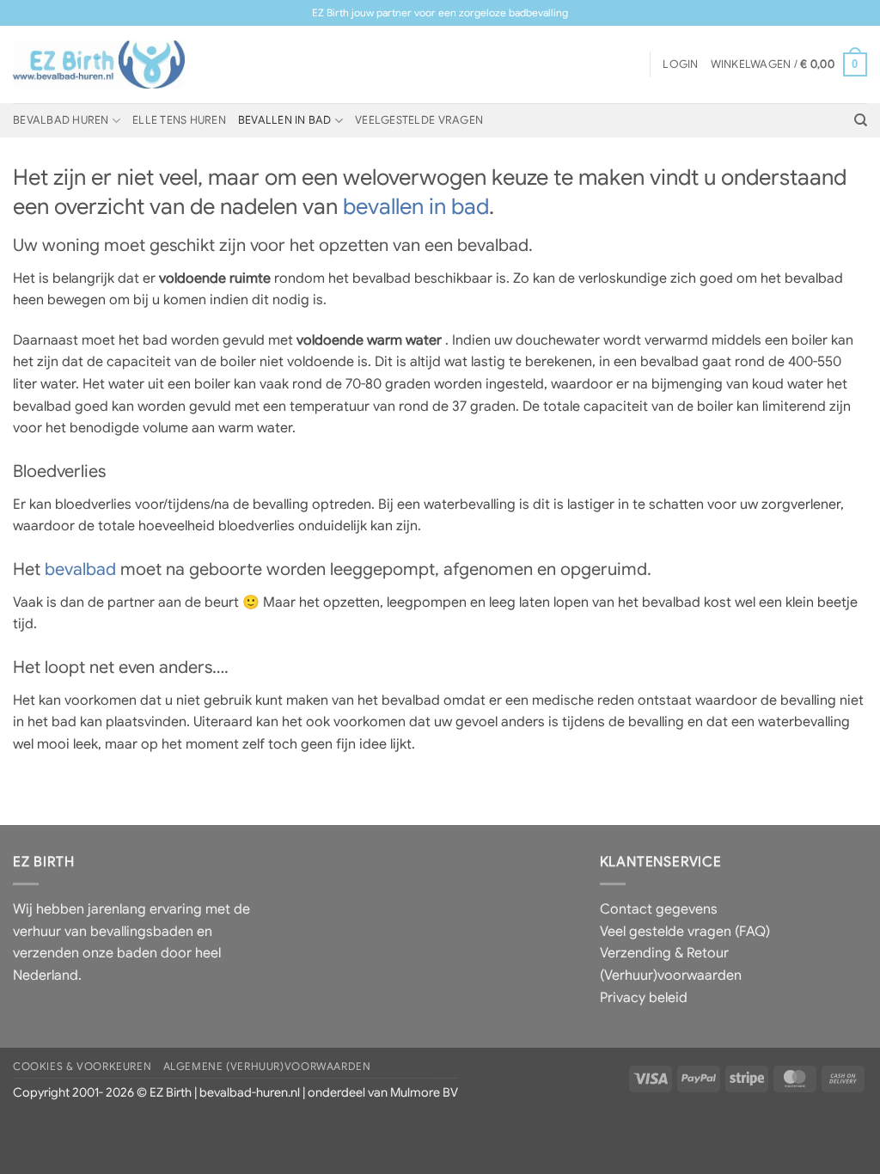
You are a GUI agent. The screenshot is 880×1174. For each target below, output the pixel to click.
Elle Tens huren (179, 120)
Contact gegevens (659, 909)
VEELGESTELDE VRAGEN (419, 120)
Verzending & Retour (664, 953)
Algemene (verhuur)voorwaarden (267, 1066)
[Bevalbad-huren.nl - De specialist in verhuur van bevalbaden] (99, 64)
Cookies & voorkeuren (82, 1066)
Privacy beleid (644, 997)
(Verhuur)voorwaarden (671, 975)
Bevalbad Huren (61, 120)
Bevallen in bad (285, 120)
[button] (680, 64)
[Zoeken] (860, 120)
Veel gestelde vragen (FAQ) (685, 931)
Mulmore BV (424, 1092)
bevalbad (80, 569)
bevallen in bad (416, 206)
